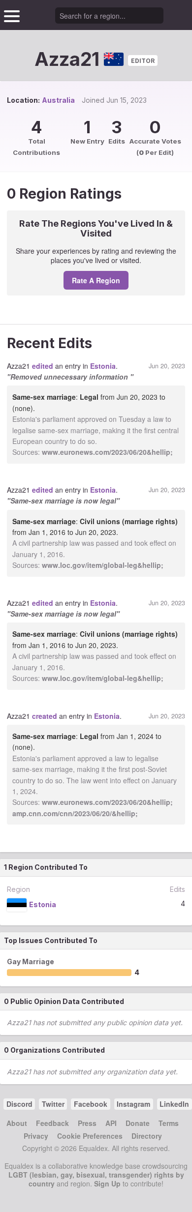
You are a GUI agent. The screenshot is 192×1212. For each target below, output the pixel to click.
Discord (19, 1104)
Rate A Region (96, 280)
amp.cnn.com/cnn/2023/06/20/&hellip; (75, 813)
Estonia (103, 366)
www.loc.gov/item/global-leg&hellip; (102, 565)
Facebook (90, 1104)
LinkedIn (174, 1104)
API (111, 1123)
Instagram (133, 1104)
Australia (58, 100)
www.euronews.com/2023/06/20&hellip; (107, 452)
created (44, 716)
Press (87, 1123)
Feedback (52, 1123)
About (16, 1123)
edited (42, 366)
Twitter (53, 1104)
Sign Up (107, 1183)
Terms (169, 1123)
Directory (146, 1136)
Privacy (36, 1136)
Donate (138, 1123)
